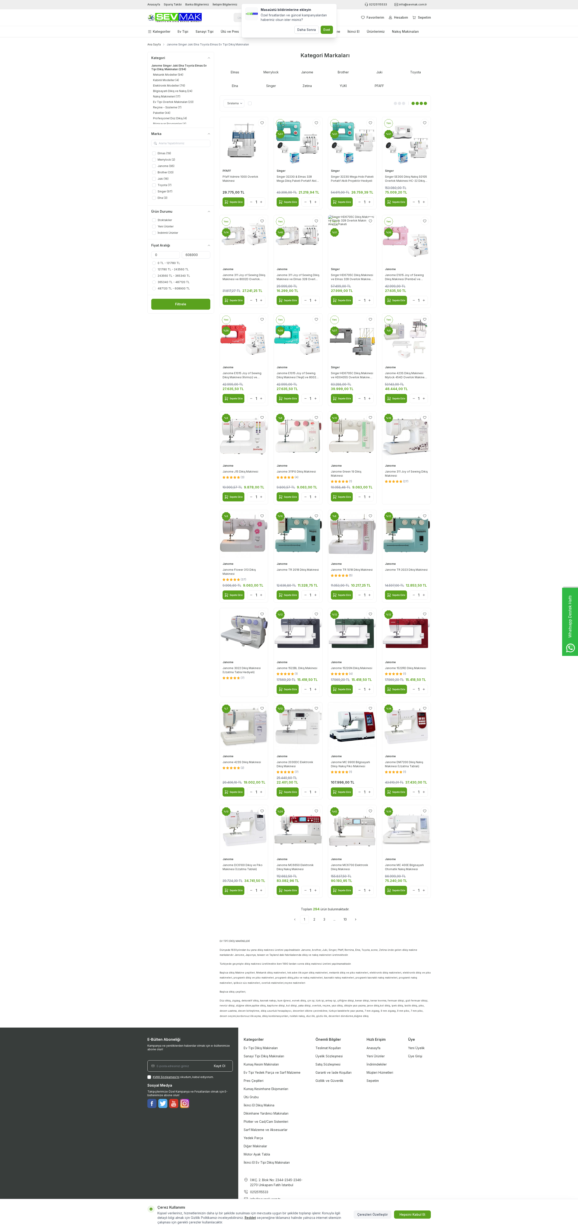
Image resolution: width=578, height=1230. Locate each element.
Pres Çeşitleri (253, 1081)
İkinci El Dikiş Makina (259, 1105)
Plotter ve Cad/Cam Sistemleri (266, 1121)
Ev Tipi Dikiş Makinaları (261, 1048)
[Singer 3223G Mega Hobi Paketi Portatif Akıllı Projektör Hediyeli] (352, 141)
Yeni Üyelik (416, 1048)
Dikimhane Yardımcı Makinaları (266, 1113)
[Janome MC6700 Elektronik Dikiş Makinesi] (352, 829)
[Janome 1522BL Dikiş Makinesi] (298, 632)
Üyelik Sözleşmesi (329, 1056)
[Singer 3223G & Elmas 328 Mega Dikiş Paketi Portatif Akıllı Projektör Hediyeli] (298, 141)
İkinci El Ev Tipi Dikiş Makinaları (267, 1162)
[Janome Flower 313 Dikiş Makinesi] (244, 534)
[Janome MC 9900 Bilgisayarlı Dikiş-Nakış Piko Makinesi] (352, 726)
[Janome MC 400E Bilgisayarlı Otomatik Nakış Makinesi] (406, 829)
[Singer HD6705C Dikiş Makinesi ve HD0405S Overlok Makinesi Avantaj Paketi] (352, 338)
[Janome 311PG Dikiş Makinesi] (298, 436)
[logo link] (174, 17)
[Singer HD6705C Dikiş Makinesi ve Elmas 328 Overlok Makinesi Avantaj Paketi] (352, 239)
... (334, 919)
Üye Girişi (415, 1056)
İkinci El (353, 31)
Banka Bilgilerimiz (197, 4)
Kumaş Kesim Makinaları (261, 1064)
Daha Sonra (306, 30)
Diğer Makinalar (255, 1146)
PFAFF (227, 170)
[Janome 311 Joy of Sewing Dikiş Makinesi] (406, 436)
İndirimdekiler (377, 1064)
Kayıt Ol (219, 1066)
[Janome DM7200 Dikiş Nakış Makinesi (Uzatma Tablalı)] (406, 726)
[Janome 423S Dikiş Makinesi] (244, 726)
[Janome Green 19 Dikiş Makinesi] (352, 436)
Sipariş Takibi (173, 4)
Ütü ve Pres (230, 31)
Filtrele (180, 304)
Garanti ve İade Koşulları (333, 1072)
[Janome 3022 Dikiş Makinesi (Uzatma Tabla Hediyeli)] (244, 632)
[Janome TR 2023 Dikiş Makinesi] (406, 534)
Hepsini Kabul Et (412, 1214)
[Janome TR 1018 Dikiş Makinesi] (352, 534)
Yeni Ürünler (376, 1056)
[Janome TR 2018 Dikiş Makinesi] (298, 534)
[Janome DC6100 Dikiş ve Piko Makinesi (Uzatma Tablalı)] (244, 829)
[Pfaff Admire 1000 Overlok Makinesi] (244, 141)
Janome (228, 269)
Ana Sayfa (154, 44)
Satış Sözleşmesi (327, 1064)
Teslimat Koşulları (328, 1048)
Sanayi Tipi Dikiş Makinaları (264, 1056)
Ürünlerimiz (376, 31)
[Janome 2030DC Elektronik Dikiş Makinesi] (298, 726)
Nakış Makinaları (405, 31)
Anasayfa (153, 4)
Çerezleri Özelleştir (372, 1214)
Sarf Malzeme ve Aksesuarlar (266, 1130)
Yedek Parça (253, 1138)
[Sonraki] (355, 919)
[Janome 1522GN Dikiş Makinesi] (352, 632)
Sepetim (373, 1081)
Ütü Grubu (251, 1097)
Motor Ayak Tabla (257, 1154)
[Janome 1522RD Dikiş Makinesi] (406, 632)
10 (345, 919)
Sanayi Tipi (204, 31)
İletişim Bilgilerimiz (225, 4)
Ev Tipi (183, 31)
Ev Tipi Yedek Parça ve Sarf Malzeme (272, 1072)
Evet (326, 30)
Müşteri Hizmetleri (380, 1072)
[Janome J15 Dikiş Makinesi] (244, 436)
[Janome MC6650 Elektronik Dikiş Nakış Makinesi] (298, 829)
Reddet (250, 1218)
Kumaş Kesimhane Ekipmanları (266, 1089)
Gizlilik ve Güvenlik (329, 1081)
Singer (281, 170)
